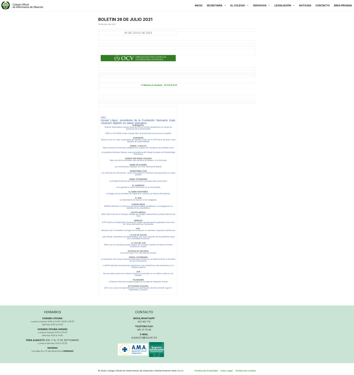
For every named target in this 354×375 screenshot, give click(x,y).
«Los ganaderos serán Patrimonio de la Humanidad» (138, 187)
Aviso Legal (227, 370)
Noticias (305, 5)
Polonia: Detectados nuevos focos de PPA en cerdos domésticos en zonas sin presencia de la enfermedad (138, 128)
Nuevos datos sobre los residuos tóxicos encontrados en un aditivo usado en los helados (138, 274)
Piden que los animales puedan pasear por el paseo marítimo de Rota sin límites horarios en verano (138, 246)
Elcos (180, 370)
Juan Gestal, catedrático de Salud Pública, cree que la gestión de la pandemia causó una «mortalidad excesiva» (138, 238)
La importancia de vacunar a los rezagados (138, 200)
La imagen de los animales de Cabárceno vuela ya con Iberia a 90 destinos (138, 193)
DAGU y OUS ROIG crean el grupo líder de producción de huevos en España (138, 133)
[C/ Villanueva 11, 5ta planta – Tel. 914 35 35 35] (177, 78)
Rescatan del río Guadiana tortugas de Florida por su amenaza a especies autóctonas (138, 230)
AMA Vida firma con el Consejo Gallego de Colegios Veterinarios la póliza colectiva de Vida (138, 215)
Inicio (199, 5)
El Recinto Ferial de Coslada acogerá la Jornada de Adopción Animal (138, 281)
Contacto (322, 5)
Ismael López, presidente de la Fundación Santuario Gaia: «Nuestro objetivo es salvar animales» (138, 122)
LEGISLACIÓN (282, 5)
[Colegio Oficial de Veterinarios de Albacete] (22, 5)
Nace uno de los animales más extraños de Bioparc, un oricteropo (138, 160)
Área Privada (343, 5)
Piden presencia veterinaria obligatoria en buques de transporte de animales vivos (138, 148)
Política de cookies (245, 370)
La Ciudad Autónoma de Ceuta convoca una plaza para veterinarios (138, 181)
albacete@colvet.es (144, 337)
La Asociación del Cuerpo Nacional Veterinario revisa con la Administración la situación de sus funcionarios (138, 260)
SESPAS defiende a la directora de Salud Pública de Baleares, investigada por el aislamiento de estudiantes (138, 207)
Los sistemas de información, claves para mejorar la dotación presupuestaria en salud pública (138, 174)
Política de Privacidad (206, 370)
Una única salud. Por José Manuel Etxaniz (138, 253)
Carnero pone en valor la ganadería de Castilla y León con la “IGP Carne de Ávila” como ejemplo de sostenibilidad (138, 140)
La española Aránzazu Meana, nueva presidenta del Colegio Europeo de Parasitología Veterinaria (138, 153)
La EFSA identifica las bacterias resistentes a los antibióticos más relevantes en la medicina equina (138, 266)
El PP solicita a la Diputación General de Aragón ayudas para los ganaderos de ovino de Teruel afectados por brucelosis (138, 223)
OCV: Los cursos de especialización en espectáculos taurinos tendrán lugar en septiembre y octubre (138, 289)
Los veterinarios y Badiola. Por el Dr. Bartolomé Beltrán (138, 166)
